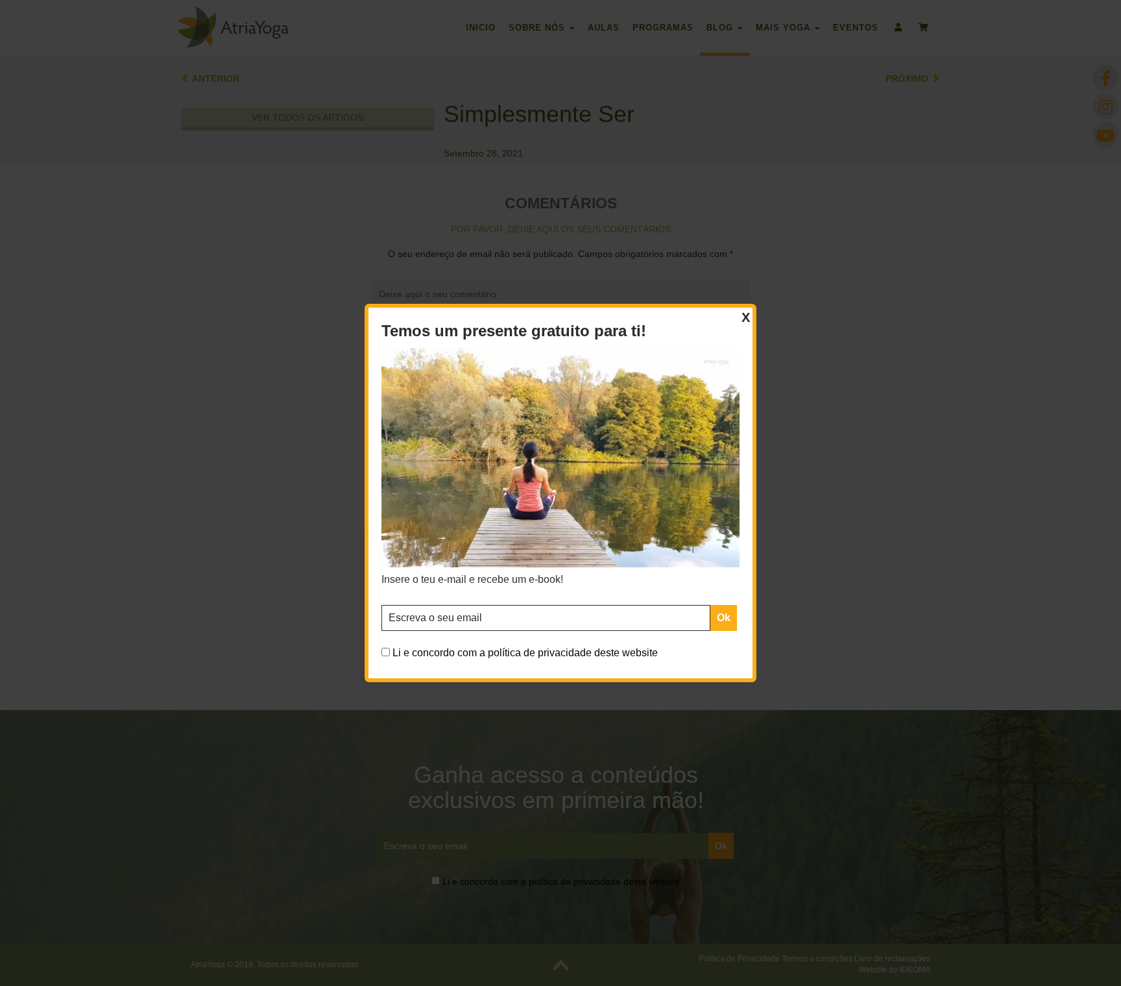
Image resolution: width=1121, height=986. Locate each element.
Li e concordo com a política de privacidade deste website (525, 652)
